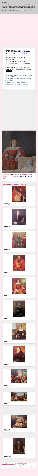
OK (35, 2)
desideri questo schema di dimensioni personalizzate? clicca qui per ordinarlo (16, 83)
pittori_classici (24, 51)
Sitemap (18, 465)
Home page (13, 465)
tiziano (27, 53)
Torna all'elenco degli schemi (23, 176)
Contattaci (34, 465)
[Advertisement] (19, 27)
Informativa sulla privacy (26, 465)
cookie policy (4, 8)
